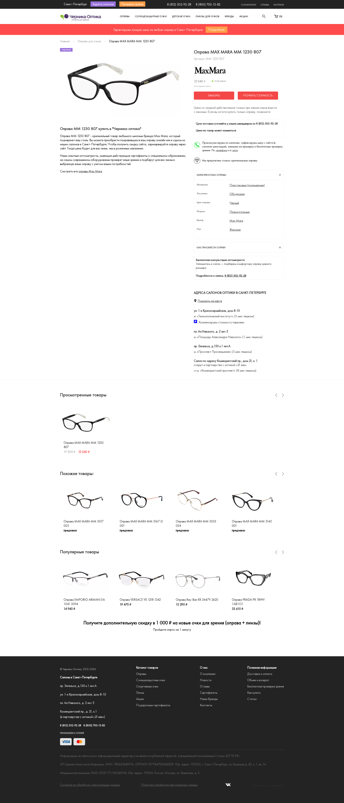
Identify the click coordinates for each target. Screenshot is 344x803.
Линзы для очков (207, 16)
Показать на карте (210, 301)
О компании (248, 4)
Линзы (140, 692)
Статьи (252, 699)
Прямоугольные (240, 212)
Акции (243, 16)
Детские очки (181, 16)
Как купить (254, 692)
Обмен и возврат (258, 680)
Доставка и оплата (259, 674)
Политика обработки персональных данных (169, 785)
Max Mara (236, 221)
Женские (235, 229)
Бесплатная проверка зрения (265, 686)
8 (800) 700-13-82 (208, 4)
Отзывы (265, 4)
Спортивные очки (147, 686)
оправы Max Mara (90, 171)
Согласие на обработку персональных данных (90, 785)
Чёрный (234, 203)
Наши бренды (209, 699)
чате (235, 150)
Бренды (229, 16)
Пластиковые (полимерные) (247, 185)
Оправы (125, 16)
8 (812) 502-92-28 (179, 4)
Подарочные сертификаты (153, 705)
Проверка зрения (132, 4)
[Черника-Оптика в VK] (228, 785)
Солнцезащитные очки (151, 16)
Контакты (279, 4)
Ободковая (237, 194)
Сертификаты (208, 692)
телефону (221, 150)
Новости (205, 680)
